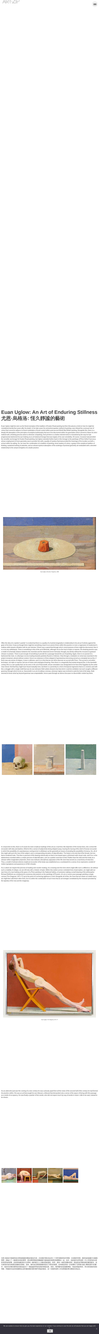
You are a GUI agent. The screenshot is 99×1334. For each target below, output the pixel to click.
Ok (50, 1331)
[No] (97, 1329)
